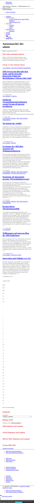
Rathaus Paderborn (11, 467)
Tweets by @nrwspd (8, 448)
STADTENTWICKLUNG (18, 173)
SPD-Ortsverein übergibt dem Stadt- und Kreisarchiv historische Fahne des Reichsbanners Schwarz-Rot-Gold (17, 74)
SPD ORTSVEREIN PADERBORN (21, 68)
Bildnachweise (10, 480)
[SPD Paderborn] (7, 9)
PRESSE (13, 118)
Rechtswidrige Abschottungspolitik (11, 207)
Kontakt (8, 482)
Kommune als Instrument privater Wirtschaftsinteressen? (16, 178)
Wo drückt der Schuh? (12, 123)
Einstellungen (18, 502)
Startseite (8, 476)
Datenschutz (9, 3)
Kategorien (5, 415)
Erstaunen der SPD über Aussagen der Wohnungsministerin (13, 148)
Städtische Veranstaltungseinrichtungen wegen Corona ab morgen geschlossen (15, 103)
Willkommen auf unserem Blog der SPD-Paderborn (16, 234)
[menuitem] (18, 2)
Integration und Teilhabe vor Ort (17, 258)
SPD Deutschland (10, 460)
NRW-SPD (9, 458)
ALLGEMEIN (6, 68)
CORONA (14, 96)
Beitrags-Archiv (7, 423)
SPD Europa (9, 461)
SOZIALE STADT (16, 255)
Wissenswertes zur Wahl (12, 470)
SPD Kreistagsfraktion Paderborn (14, 453)
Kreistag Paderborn (11, 468)
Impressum (9, 2)
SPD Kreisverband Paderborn (13, 451)
